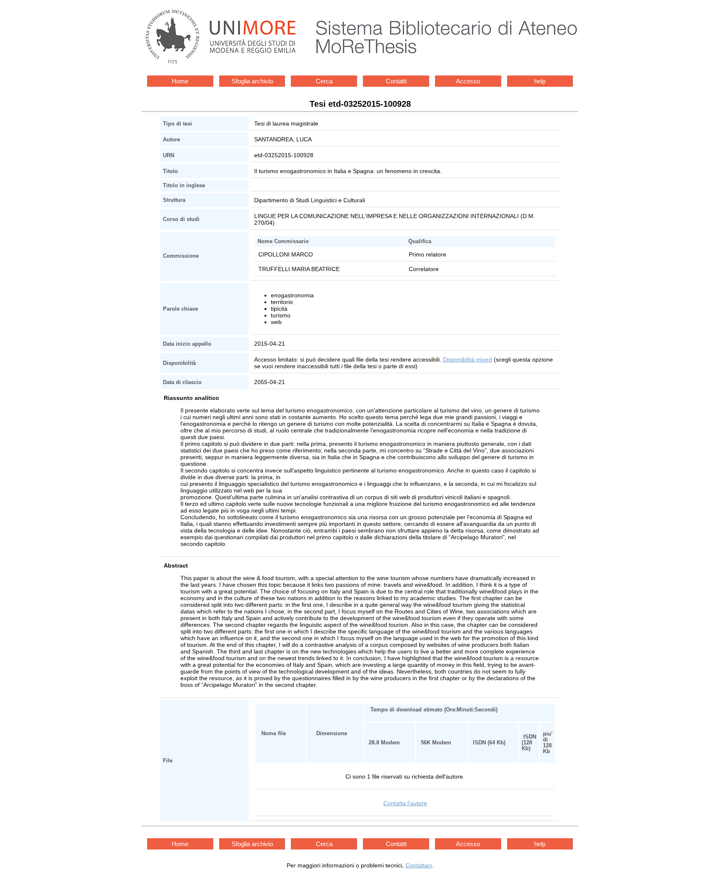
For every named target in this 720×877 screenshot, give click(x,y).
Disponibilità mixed (467, 359)
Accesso (468, 81)
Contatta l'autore (405, 803)
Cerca (324, 81)
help (539, 81)
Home (180, 81)
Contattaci (418, 865)
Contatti (396, 81)
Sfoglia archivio (252, 81)
